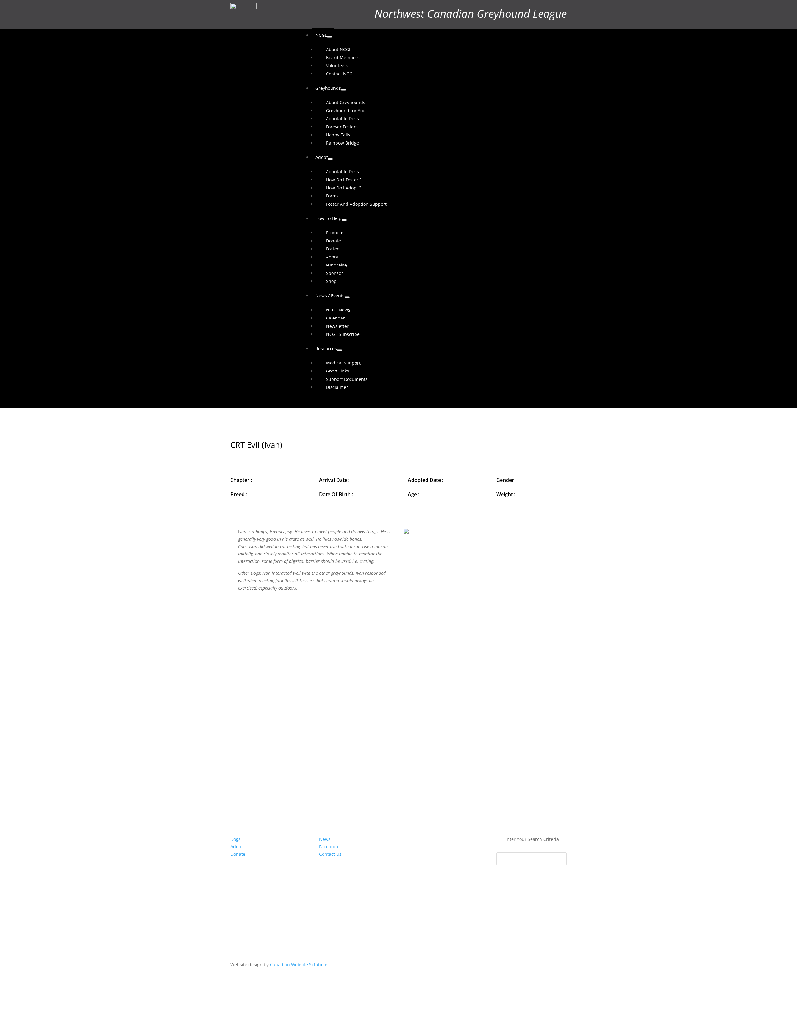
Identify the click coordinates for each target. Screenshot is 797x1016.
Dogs (235, 839)
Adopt (236, 847)
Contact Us (330, 854)
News (325, 839)
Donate (237, 854)
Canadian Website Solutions (299, 964)
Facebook (328, 847)
